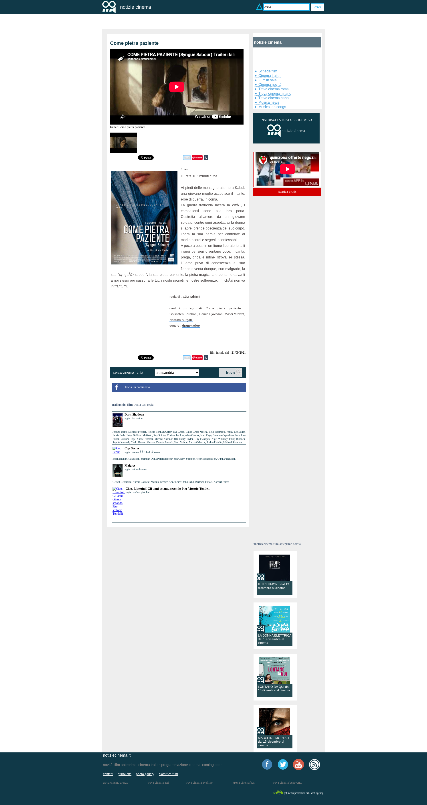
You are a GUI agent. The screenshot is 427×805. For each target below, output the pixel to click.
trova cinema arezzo (115, 782)
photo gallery (145, 774)
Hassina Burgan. (181, 320)
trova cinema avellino (199, 782)
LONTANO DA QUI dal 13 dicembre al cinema (274, 688)
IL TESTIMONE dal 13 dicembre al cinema (273, 586)
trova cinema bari (244, 782)
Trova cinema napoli (274, 98)
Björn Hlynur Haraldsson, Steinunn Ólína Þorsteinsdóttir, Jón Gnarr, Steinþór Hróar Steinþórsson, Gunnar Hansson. (174, 458)
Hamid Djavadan (211, 314)
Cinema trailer (269, 76)
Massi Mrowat (234, 314)
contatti (108, 774)
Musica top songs (272, 107)
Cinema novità (269, 84)
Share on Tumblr (206, 157)
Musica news (268, 102)
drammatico (191, 325)
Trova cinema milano (274, 93)
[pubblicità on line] (274, 135)
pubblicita (124, 774)
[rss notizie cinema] (314, 769)
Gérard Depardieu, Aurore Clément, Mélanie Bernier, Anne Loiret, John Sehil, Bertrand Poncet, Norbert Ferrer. (171, 481)
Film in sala (267, 80)
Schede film (267, 71)
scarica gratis (287, 191)
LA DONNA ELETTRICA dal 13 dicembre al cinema (274, 639)
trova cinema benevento (287, 782)
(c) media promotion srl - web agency (303, 793)
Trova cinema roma (273, 89)
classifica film (168, 774)
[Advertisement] (138, 321)
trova (230, 372)
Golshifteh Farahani (183, 314)
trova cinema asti (158, 782)
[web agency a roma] (277, 793)
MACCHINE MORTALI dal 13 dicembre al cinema (273, 741)
